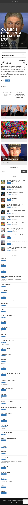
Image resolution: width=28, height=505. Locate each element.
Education (4, 310)
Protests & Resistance (9, 438)
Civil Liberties (6, 285)
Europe (3, 335)
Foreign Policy (6, 354)
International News (8, 381)
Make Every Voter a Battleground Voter (16, 222)
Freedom (4, 360)
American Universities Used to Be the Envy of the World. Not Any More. (16, 181)
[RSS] (12, 2)
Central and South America (11, 276)
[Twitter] (15, 2)
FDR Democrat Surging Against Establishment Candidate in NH (14, 187)
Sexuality (4, 458)
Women (3, 491)
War (2, 485)
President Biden (6, 432)
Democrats (5, 296)
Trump (3, 478)
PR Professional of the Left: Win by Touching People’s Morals (15, 229)
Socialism (4, 466)
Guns (3, 367)
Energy (3, 321)
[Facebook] (10, 2)
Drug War (7, 80)
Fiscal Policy (6, 348)
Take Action (5, 472)
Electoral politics (8, 315)
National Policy (7, 413)
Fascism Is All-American (13, 198)
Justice (3, 394)
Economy (4, 304)
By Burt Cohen (14, 183)
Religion (4, 452)
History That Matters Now (10, 373)
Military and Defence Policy (11, 407)
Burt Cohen (4, 43)
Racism (3, 446)
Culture (4, 290)
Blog (2, 270)
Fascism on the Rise (8, 340)
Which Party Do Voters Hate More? (15, 192)
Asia (2, 264)
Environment (5, 327)
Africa (3, 258)
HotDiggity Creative (20, 500)
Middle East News (7, 401)
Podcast (3, 27)
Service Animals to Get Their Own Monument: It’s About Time (15, 205)
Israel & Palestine (7, 388)
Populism (4, 425)
